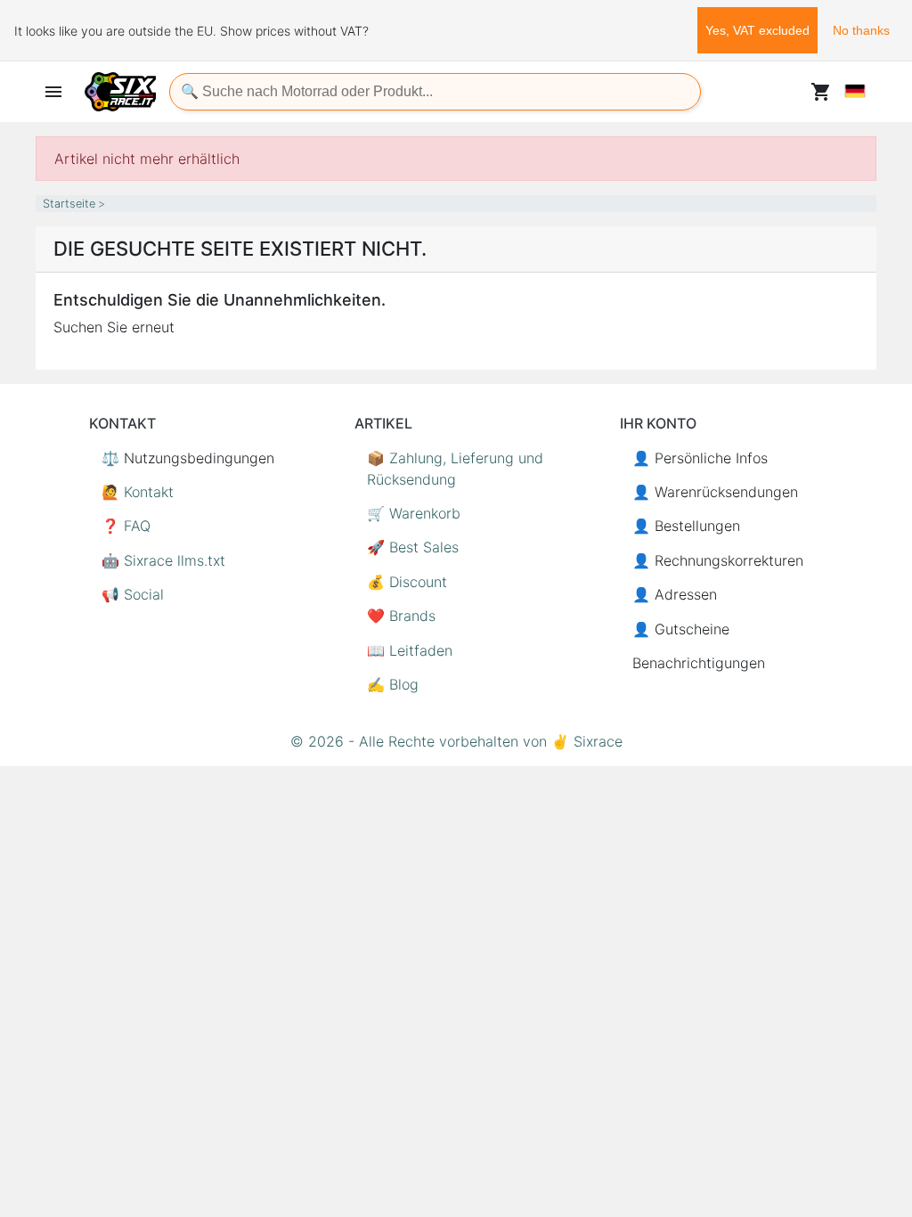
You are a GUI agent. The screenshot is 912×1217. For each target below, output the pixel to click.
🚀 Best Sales (413, 547)
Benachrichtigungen (698, 663)
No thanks (861, 30)
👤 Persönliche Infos (700, 458)
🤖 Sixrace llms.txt (163, 560)
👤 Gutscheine (680, 629)
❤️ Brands (401, 616)
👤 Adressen (674, 594)
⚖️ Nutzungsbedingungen (188, 458)
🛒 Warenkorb (413, 513)
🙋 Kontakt (138, 492)
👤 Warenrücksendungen (715, 492)
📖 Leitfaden (409, 650)
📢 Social (133, 594)
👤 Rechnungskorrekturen (717, 560)
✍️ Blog (393, 684)
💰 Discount (407, 582)
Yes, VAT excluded (757, 30)
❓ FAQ (126, 526)
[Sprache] (855, 91)
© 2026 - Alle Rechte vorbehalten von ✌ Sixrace (456, 741)
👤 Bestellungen (686, 526)
